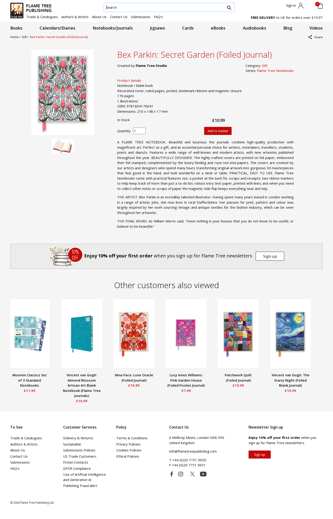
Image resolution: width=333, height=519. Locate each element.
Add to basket (218, 131)
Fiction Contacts (75, 462)
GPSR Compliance (77, 468)
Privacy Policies (128, 444)
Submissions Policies (79, 450)
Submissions (140, 16)
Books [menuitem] (16, 28)
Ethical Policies (127, 456)
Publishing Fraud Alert (80, 485)
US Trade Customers (79, 456)
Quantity (124, 130)
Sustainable (72, 444)
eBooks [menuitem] (218, 28)
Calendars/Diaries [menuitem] (57, 28)
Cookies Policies (128, 450)
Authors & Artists (75, 16)
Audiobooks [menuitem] (254, 28)
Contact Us (118, 16)
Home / (16, 37)
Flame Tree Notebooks (275, 70)
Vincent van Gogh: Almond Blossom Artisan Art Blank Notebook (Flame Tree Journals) (82, 385)
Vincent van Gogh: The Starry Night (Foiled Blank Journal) (290, 380)
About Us (99, 16)
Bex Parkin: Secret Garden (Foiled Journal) (59, 37)
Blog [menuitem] (287, 28)
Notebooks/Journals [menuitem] (113, 28)
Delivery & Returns (78, 438)
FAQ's (158, 16)
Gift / (26, 37)
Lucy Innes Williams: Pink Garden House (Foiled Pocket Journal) (186, 380)
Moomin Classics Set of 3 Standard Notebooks (29, 380)
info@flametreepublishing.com (193, 451)
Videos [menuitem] (316, 28)
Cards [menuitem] (188, 28)
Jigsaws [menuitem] (157, 28)
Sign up (270, 256)
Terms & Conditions (132, 438)
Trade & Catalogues (42, 16)
